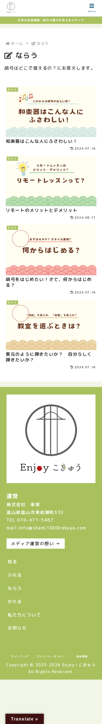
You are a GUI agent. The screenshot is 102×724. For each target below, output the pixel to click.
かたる (15, 602)
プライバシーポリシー (51, 656)
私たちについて (24, 615)
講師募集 (82, 656)
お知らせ (17, 628)
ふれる (15, 575)
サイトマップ (20, 656)
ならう (15, 588)
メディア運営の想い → (35, 544)
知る (12, 562)
